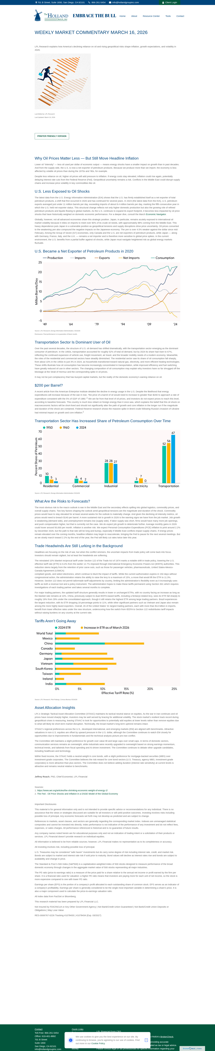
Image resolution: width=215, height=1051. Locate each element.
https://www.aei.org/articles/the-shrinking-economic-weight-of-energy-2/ (72, 790)
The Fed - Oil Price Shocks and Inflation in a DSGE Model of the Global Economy (77, 794)
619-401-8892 (49, 1036)
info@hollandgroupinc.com (125, 2)
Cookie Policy (98, 1043)
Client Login (171, 2)
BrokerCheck (166, 1037)
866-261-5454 (99, 2)
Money (75, 1048)
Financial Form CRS (111, 1031)
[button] (123, 16)
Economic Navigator (156, 214)
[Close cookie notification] (146, 1040)
